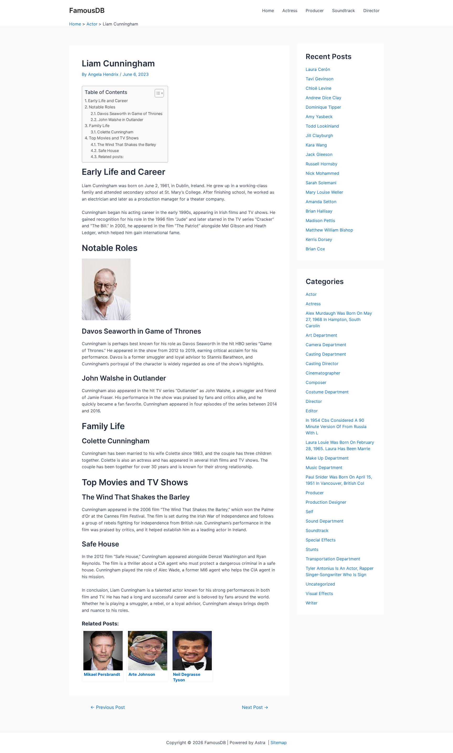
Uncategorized (320, 584)
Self (309, 511)
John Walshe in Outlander (120, 119)
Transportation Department (333, 558)
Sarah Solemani (321, 182)
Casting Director (322, 363)
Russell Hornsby (321, 163)
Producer (315, 10)
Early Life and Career (108, 100)
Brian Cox (315, 248)
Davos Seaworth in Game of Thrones (130, 113)
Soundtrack (343, 10)
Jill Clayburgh (319, 135)
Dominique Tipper (323, 107)
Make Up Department (327, 458)
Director (371, 10)
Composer (316, 382)
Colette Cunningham (115, 132)
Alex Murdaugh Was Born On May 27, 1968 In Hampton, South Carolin (339, 319)
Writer (311, 602)
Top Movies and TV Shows (114, 137)
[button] (157, 93)
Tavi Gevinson (319, 78)
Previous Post (107, 707)
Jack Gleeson (319, 154)
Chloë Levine (318, 88)
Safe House (108, 150)
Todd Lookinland (322, 126)
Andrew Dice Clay (323, 97)
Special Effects (321, 540)
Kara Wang (316, 145)
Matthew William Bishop (329, 230)
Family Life (99, 125)
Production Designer (326, 502)
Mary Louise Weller (324, 192)
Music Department (324, 467)
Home (268, 10)
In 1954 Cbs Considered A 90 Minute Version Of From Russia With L (336, 426)
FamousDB (87, 10)
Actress (289, 10)
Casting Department (326, 354)
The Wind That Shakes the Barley (126, 144)
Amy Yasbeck (319, 116)
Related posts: (111, 156)
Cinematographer (323, 373)
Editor (312, 410)
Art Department (321, 335)
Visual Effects (319, 593)
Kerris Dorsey (319, 239)
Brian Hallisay (319, 211)
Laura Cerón (318, 69)
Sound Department (324, 521)
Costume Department (327, 391)
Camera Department (326, 344)
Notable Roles (102, 106)
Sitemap (279, 742)
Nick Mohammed (322, 173)
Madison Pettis (320, 220)
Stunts (312, 549)
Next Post (255, 707)
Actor (311, 294)
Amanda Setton (321, 201)
